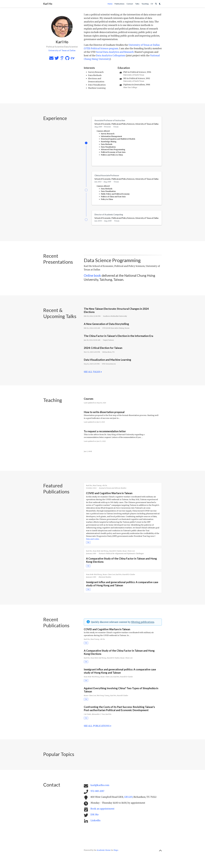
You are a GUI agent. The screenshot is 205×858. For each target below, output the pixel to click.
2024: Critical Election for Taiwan (103, 347)
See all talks (92, 372)
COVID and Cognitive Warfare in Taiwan (109, 493)
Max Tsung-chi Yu (100, 485)
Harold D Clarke (115, 551)
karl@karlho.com (100, 785)
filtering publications (142, 622)
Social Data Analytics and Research (115, 52)
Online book (92, 275)
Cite (88, 542)
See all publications (97, 726)
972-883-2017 (97, 791)
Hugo (116, 850)
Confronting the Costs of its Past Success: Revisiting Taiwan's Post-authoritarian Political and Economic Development (119, 708)
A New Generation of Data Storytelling (106, 323)
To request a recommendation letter (105, 431)
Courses (88, 398)
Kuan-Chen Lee (129, 551)
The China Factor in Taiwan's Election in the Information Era (118, 335)
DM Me (95, 814)
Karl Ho (47, 3)
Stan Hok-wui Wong (100, 551)
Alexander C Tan (98, 714)
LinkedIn (95, 820)
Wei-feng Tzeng (103, 695)
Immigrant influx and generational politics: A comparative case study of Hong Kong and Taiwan (122, 584)
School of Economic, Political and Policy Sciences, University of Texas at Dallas (126, 124)
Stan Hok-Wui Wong (94, 574)
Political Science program (104, 48)
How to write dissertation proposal (104, 412)
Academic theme (104, 850)
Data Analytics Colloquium (110, 55)
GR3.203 (128, 797)
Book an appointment (102, 808)
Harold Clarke (122, 695)
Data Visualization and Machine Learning (107, 359)
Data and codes (92, 539)
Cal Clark (87, 714)
